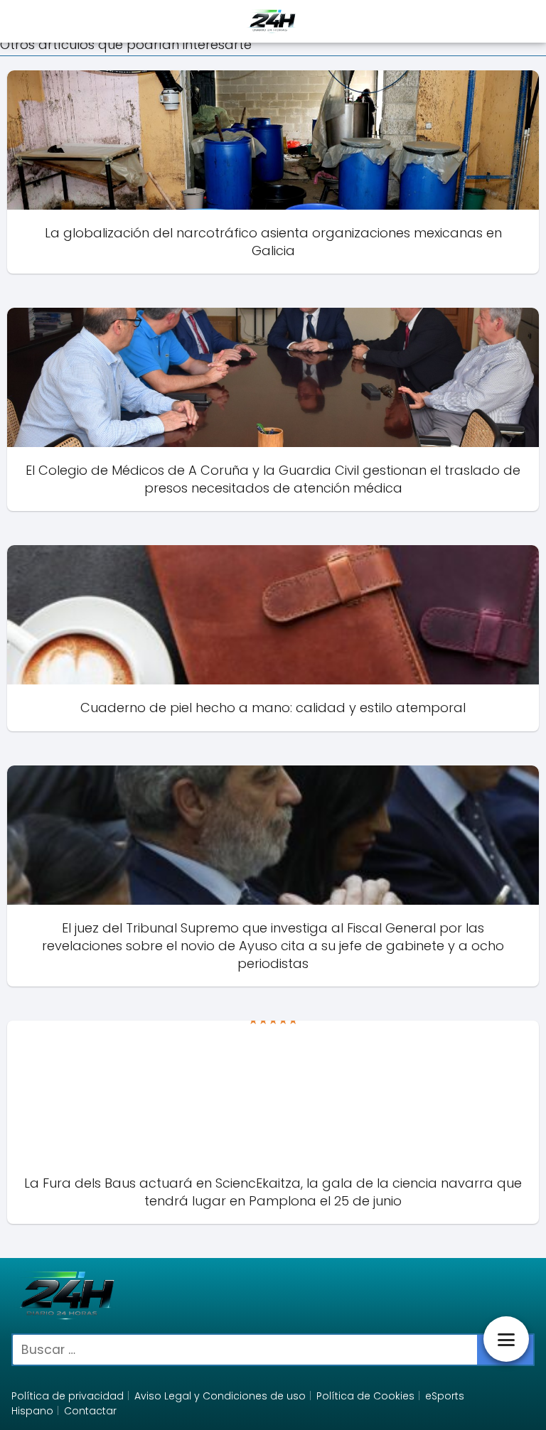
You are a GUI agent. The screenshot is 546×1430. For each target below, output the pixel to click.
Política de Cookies (365, 1396)
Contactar (90, 1411)
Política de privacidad (67, 1396)
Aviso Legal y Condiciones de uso (220, 1396)
